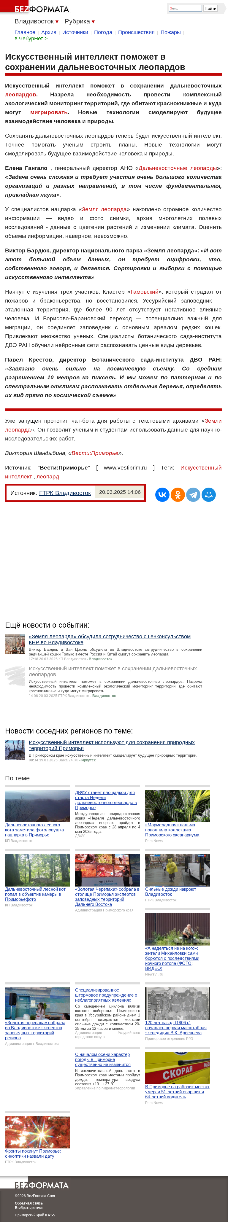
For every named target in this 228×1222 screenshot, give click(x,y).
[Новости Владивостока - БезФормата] (35, 7)
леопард (48, 476)
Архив (48, 32)
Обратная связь (29, 1203)
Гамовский (145, 292)
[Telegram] (193, 495)
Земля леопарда (104, 209)
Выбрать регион (29, 1208)
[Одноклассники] (178, 495)
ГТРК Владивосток (65, 493)
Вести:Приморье (95, 453)
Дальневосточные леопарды (178, 168)
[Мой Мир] (209, 495)
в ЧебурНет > (31, 39)
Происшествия (136, 32)
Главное (25, 32)
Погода (103, 32)
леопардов (20, 94)
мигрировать (49, 112)
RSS (51, 1215)
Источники (75, 32)
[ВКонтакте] (162, 495)
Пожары (171, 32)
